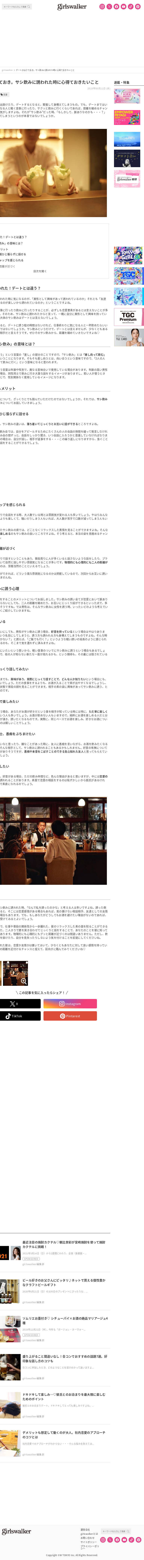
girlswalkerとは (89, 1534)
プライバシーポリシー (90, 1546)
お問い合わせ (87, 1538)
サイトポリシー (89, 1542)
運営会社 (85, 1530)
